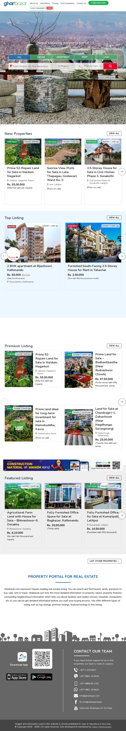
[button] (121, 171)
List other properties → (104, 561)
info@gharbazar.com (89, 695)
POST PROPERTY (41, 8)
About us (34, 3)
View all (114, 133)
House (41, 57)
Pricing (55, 3)
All (20, 57)
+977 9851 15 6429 (89, 676)
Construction (98, 3)
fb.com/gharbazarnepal (90, 701)
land (107, 57)
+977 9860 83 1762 (89, 683)
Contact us (81, 3)
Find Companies (67, 3)
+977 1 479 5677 (87, 670)
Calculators (45, 3)
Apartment (63, 57)
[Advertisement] (65, 99)
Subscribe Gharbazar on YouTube (95, 708)
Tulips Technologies (101, 726)
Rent (85, 57)
